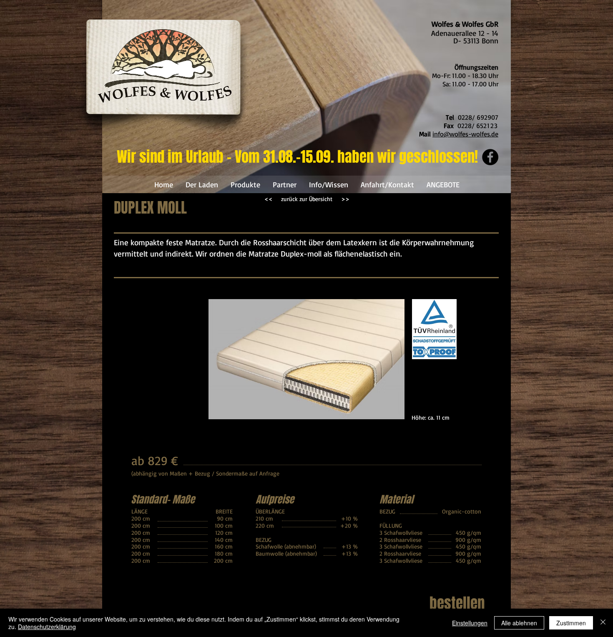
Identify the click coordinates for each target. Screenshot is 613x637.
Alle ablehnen (519, 623)
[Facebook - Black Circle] (490, 157)
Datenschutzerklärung (47, 626)
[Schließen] (603, 622)
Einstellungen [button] (469, 623)
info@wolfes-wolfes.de (465, 134)
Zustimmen (571, 623)
